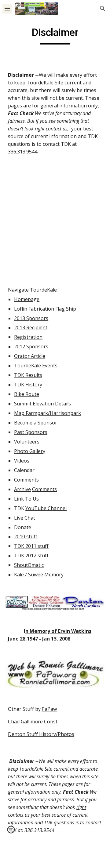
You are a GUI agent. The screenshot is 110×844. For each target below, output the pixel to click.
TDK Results (28, 375)
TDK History (28, 384)
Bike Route (26, 394)
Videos (21, 460)
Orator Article (29, 356)
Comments (26, 479)
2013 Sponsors (31, 318)
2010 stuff (25, 536)
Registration (28, 337)
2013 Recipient (30, 327)
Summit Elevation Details (42, 403)
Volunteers (26, 441)
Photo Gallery (29, 451)
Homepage (26, 299)
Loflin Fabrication (34, 308)
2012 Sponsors (31, 346)
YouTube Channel (46, 508)
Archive (22, 489)
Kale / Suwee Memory (39, 574)
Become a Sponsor (35, 422)
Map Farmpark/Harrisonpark (47, 413)
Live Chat (24, 517)
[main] (55, 35)
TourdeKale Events (35, 365)
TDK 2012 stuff (31, 555)
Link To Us (26, 498)
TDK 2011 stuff (31, 546)
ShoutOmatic (29, 565)
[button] (7, 8)
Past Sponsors (30, 432)
